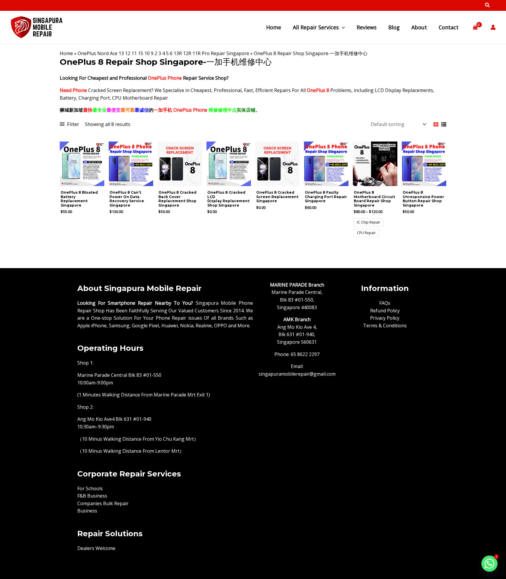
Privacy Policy (384, 318)
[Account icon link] (493, 27)
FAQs (384, 303)
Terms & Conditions (385, 325)
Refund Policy (385, 310)
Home (66, 53)
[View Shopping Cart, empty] (475, 27)
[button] (487, 5)
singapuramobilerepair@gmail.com (297, 374)
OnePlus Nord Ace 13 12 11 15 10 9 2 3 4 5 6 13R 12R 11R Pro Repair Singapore (163, 53)
